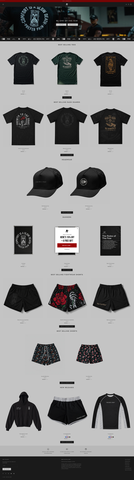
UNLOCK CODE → (67, 245)
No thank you (67, 249)
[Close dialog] (77, 229)
